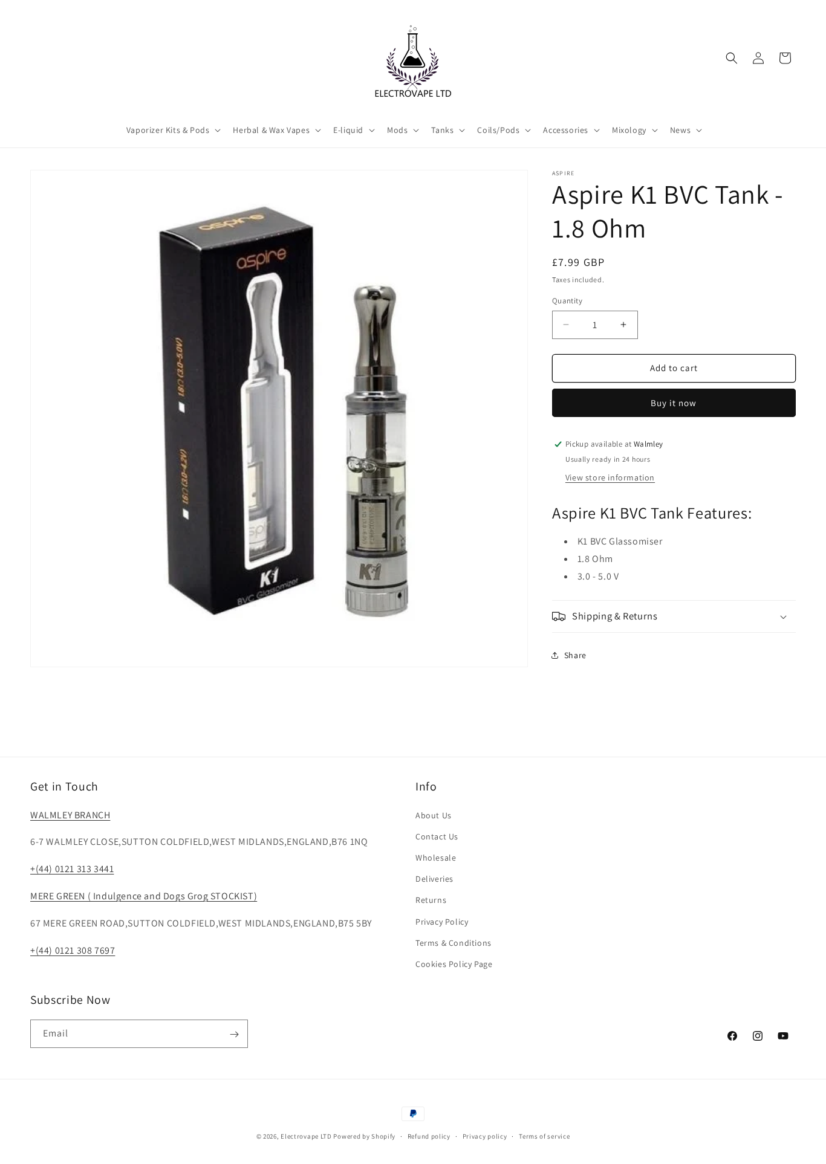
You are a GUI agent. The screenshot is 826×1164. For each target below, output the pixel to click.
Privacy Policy (441, 921)
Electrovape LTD (306, 1136)
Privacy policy (485, 1135)
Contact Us (436, 835)
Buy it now (674, 403)
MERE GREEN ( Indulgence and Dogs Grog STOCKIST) (143, 895)
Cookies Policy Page (453, 963)
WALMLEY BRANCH (70, 814)
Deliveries (434, 878)
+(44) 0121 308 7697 (72, 949)
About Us (433, 814)
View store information (610, 477)
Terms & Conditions (453, 942)
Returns (430, 899)
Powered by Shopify (364, 1136)
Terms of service (544, 1135)
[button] (172, 130)
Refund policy (429, 1135)
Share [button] (575, 655)
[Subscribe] (234, 1034)
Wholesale (435, 857)
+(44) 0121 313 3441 (72, 868)
